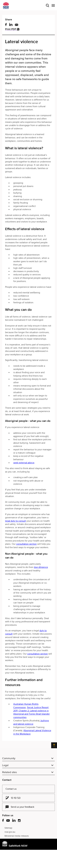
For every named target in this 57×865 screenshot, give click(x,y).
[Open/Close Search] (47, 5)
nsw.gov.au (10, 832)
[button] (53, 5)
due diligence (41, 567)
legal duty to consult (15, 521)
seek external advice (23, 462)
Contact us (11, 789)
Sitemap (8, 828)
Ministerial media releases (17, 836)
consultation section (26, 544)
